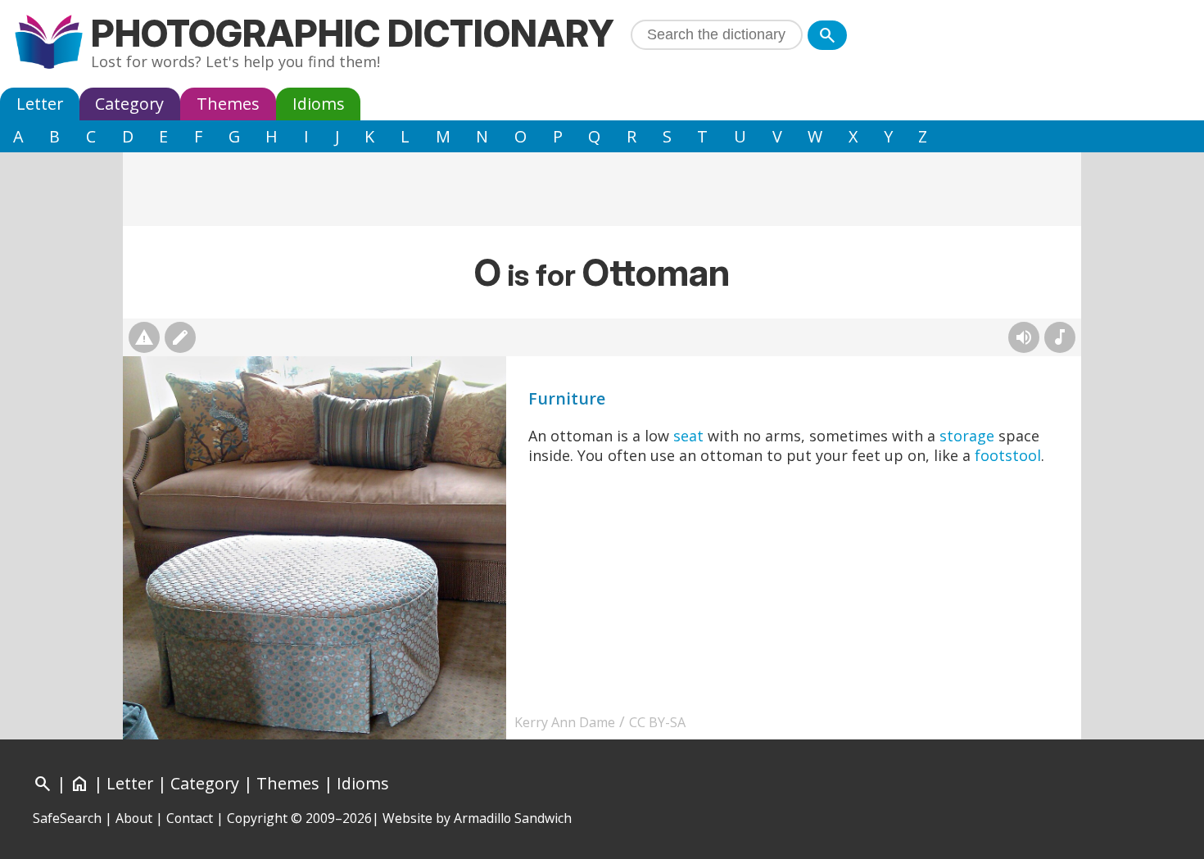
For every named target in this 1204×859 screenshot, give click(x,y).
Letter (39, 104)
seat (688, 435)
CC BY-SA (657, 722)
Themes (228, 104)
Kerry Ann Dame (564, 722)
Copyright (257, 818)
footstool (1008, 455)
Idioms (318, 104)
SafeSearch (67, 818)
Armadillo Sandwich (513, 818)
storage (966, 435)
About (133, 818)
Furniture (566, 398)
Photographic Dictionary (352, 33)
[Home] (49, 44)
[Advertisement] (602, 189)
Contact (189, 818)
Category (129, 104)
